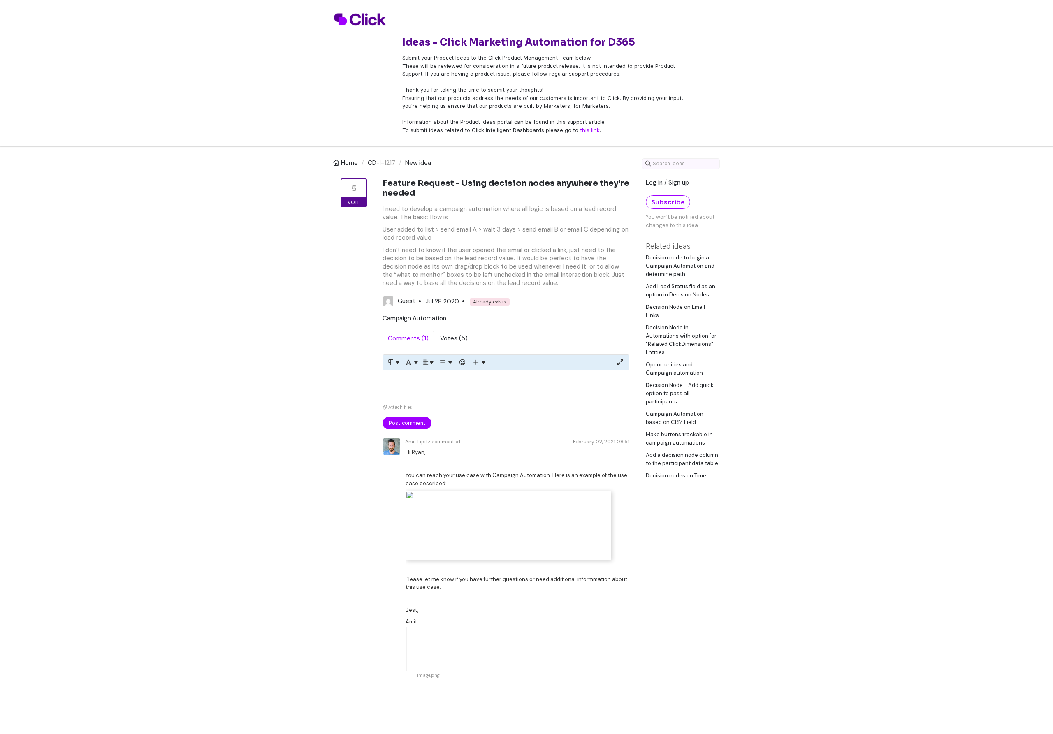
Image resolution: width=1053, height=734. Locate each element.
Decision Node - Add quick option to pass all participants (680, 393)
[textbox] (506, 386)
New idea (418, 163)
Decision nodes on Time (676, 475)
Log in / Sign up (667, 182)
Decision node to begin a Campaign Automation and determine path (680, 266)
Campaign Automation (414, 318)
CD (372, 163)
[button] (393, 362)
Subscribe (668, 202)
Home (349, 163)
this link (590, 130)
